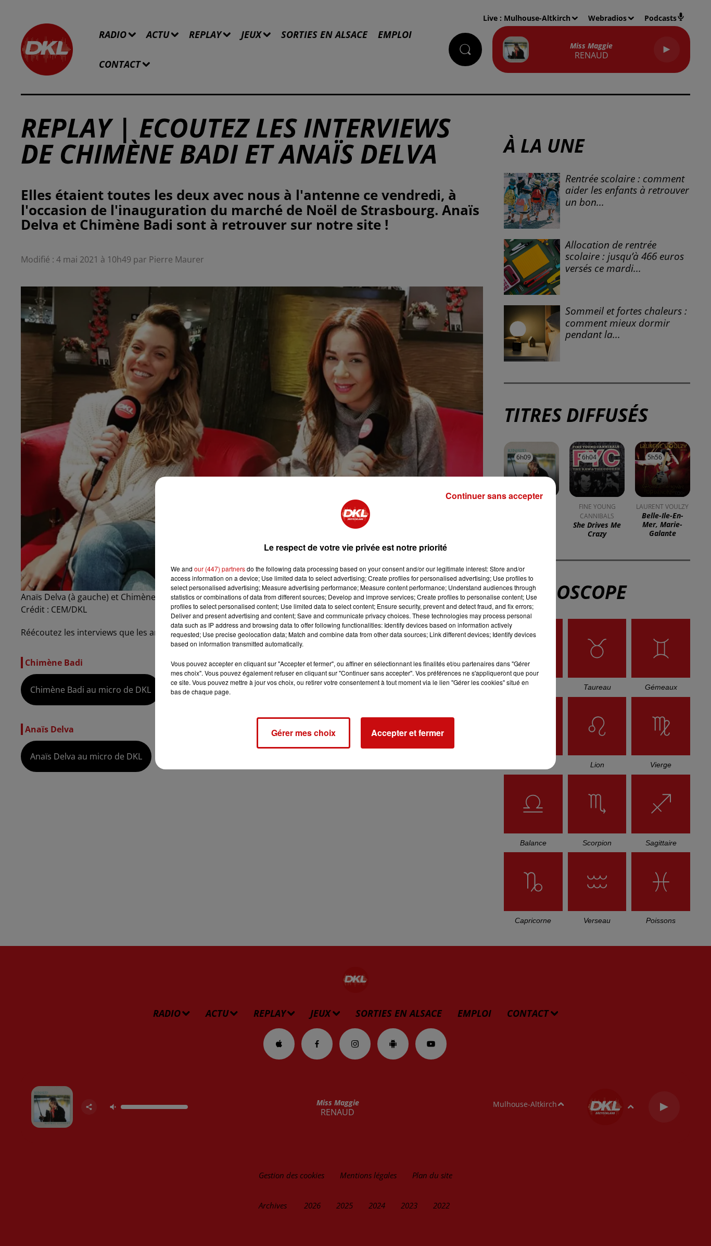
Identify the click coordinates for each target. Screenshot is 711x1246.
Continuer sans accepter (494, 496)
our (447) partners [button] (219, 568)
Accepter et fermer (407, 733)
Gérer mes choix (303, 733)
